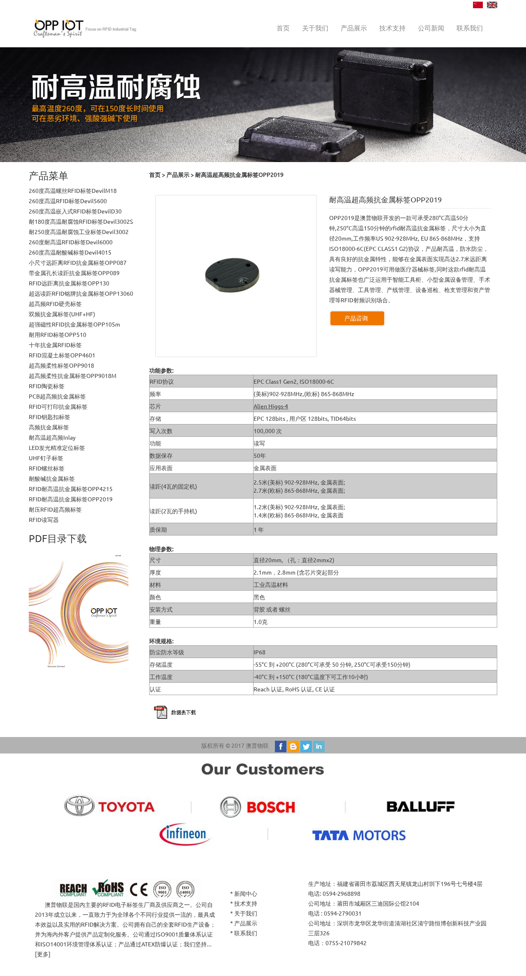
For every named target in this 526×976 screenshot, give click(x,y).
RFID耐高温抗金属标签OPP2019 (71, 499)
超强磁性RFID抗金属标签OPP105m (74, 324)
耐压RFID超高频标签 (55, 509)
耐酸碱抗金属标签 (52, 478)
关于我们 (315, 27)
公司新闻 (431, 27)
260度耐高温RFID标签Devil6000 (71, 242)
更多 (42, 953)
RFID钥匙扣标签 (49, 416)
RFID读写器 (44, 519)
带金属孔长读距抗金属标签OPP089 (74, 272)
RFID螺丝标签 (47, 468)
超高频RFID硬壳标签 (55, 303)
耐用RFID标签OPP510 (57, 334)
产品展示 (354, 27)
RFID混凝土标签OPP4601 (62, 355)
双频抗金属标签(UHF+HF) (62, 314)
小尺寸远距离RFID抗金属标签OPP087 (78, 262)
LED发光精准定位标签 (57, 447)
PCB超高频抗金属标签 (57, 396)
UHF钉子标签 (46, 457)
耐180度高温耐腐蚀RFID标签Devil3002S (81, 221)
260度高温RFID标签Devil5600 (68, 200)
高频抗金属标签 (49, 427)
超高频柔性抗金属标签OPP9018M (72, 375)
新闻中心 (245, 893)
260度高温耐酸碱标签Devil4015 (70, 252)
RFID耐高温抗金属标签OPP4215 (71, 488)
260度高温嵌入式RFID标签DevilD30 (75, 211)
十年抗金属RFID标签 (55, 344)
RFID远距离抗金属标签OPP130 (69, 283)
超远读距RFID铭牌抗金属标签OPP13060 (81, 293)
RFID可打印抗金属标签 (58, 406)
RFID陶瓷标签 (47, 385)
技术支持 (392, 27)
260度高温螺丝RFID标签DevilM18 (73, 190)
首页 (283, 27)
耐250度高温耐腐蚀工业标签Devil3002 (79, 231)
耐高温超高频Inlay (52, 437)
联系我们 (470, 27)
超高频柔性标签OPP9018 (61, 365)
